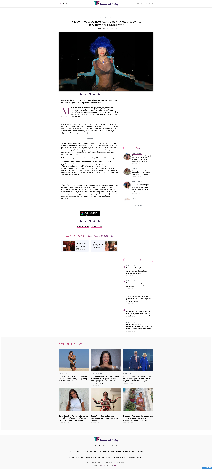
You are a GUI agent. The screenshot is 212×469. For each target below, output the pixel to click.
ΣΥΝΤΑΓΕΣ (135, 168)
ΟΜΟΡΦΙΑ (79, 9)
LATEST (139, 9)
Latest (138, 148)
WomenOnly (106, 439)
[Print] (99, 94)
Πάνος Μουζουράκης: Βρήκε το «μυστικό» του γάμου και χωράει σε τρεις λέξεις (137, 284)
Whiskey (115, 465)
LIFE (112, 9)
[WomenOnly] (106, 3)
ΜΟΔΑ (86, 9)
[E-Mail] (94, 94)
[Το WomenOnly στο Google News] (149, 4)
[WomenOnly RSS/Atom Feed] (152, 4)
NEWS (72, 9)
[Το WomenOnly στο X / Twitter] (146, 4)
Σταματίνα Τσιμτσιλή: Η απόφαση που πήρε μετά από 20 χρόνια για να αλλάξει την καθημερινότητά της (138, 418)
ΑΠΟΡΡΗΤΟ (208, 468)
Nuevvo (103, 465)
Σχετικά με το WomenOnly (137, 457)
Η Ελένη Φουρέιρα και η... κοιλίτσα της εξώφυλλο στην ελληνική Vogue (88, 158)
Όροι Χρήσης (80, 457)
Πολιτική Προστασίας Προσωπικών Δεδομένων (98, 457)
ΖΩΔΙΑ (133, 9)
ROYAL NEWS (127, 373)
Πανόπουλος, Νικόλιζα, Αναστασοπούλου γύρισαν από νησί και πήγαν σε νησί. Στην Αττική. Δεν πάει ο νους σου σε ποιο (139, 327)
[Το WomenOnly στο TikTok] (143, 4)
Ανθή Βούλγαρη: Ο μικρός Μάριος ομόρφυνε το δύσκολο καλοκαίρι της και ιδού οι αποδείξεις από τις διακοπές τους (142, 187)
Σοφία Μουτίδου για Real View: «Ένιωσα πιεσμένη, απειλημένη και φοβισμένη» (104, 418)
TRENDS (134, 198)
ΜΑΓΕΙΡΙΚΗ (126, 9)
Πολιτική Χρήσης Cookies (120, 457)
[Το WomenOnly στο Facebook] (137, 4)
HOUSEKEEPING (104, 9)
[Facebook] (81, 94)
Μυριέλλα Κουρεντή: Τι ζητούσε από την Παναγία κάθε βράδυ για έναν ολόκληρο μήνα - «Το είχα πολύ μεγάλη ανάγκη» (105, 379)
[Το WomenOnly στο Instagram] (140, 4)
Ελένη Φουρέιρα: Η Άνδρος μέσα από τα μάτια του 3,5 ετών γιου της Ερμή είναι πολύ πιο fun (73, 378)
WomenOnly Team (100, 28)
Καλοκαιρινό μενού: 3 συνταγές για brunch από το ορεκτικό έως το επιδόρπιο (141, 172)
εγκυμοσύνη (91, 112)
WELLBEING (94, 9)
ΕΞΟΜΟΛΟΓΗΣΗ (97, 226)
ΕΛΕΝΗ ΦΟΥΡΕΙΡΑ (83, 226)
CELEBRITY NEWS (106, 18)
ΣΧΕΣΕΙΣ (118, 9)
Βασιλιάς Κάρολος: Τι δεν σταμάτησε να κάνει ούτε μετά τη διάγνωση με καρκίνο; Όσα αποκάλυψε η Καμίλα (137, 378)
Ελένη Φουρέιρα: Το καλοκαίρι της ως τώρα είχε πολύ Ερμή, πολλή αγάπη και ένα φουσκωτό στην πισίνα (73, 418)
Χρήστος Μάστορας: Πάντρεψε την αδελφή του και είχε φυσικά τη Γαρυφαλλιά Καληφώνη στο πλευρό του (142, 158)
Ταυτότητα (72, 457)
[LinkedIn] (90, 94)
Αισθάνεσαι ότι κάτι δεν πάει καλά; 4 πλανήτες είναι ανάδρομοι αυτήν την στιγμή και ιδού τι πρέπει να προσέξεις (138, 313)
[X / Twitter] (85, 94)
